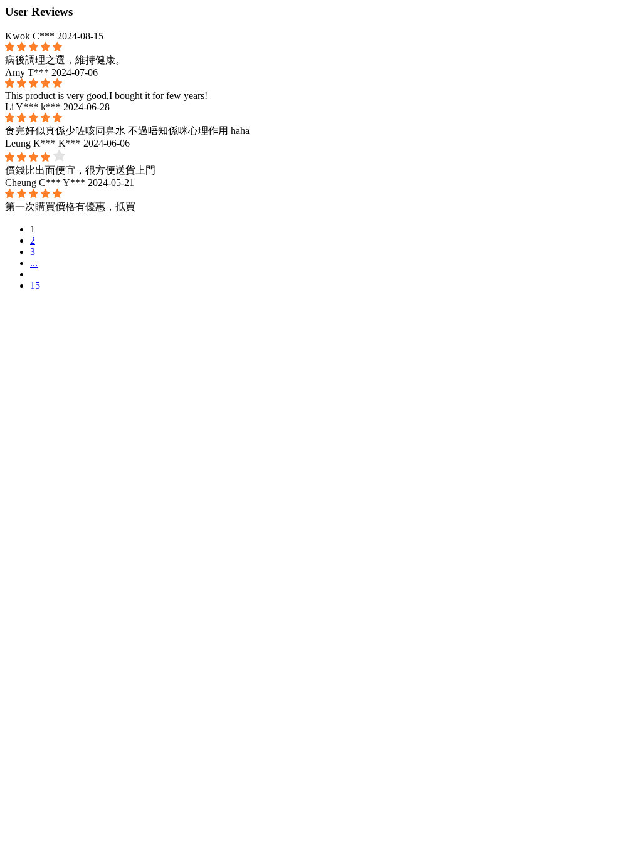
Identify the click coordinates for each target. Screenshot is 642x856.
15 (35, 285)
